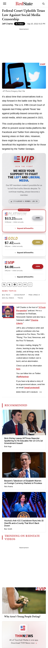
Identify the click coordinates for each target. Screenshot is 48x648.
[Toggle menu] (4, 3)
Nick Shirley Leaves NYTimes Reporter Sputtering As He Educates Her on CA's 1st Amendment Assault (23, 440)
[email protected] (31, 387)
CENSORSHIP (19, 295)
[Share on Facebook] (15, 285)
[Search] (43, 3)
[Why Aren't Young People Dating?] (24, 600)
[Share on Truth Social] (9, 285)
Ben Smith (8, 529)
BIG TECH (6, 295)
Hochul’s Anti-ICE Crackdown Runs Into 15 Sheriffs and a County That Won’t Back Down (24, 523)
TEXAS (20, 298)
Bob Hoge (8, 446)
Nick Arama (8, 486)
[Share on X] (4, 285)
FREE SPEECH (34, 295)
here (18, 369)
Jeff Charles (7, 23)
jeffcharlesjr (23, 376)
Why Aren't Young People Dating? (22, 616)
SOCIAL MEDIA (8, 298)
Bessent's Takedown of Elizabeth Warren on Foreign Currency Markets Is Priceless (23, 481)
